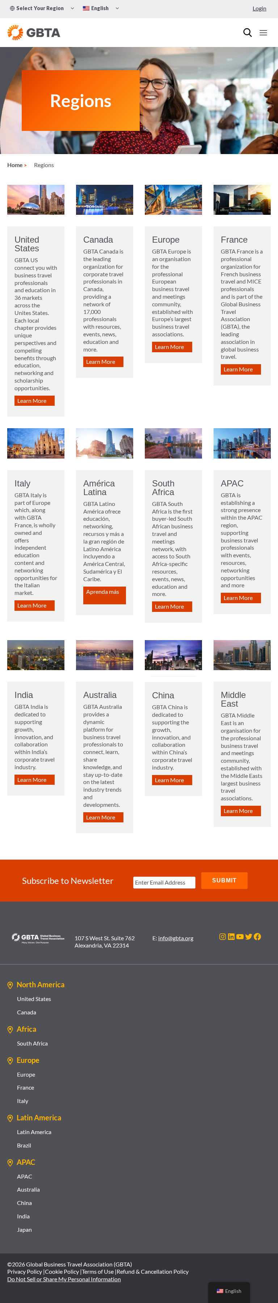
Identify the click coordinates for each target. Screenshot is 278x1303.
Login (259, 8)
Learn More (31, 400)
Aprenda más (102, 591)
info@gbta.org (175, 937)
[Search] (247, 32)
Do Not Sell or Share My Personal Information (64, 1279)
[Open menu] (263, 32)
